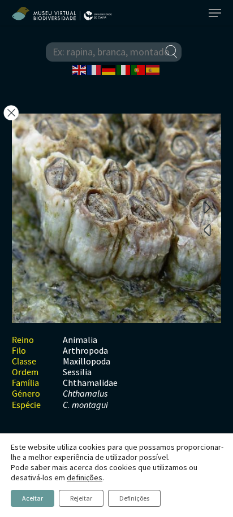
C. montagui (85, 405)
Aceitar (32, 498)
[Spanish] (153, 69)
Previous (207, 229)
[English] (79, 69)
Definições (134, 498)
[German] (109, 69)
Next (207, 206)
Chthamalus (85, 394)
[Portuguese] (138, 69)
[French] (94, 69)
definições (84, 477)
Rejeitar (81, 498)
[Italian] (123, 69)
